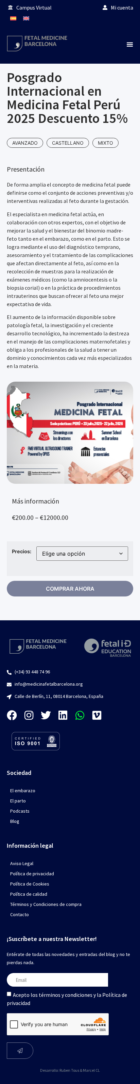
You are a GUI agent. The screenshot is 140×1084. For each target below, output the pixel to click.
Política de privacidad (32, 874)
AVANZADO (25, 143)
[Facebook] (12, 715)
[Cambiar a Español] (13, 18)
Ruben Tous (69, 1070)
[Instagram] (29, 715)
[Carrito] (126, 18)
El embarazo (22, 790)
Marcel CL (91, 1070)
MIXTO (105, 143)
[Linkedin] (63, 715)
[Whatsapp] (80, 715)
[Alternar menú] (129, 44)
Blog (14, 821)
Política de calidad (28, 894)
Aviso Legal (21, 863)
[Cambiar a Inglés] (26, 18)
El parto (18, 801)
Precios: (21, 551)
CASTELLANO (68, 143)
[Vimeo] (97, 715)
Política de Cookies (29, 884)
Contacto (19, 914)
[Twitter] (46, 715)
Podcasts (20, 811)
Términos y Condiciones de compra (46, 904)
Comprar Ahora (70, 588)
